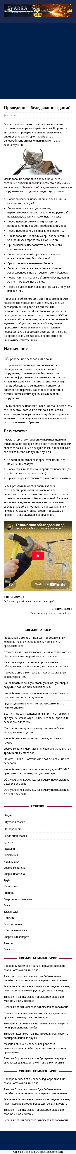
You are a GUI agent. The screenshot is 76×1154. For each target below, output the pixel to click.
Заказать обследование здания (44, 187)
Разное (8, 943)
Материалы (11, 886)
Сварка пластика (14, 873)
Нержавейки (11, 861)
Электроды (11, 911)
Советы (8, 949)
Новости (9, 918)
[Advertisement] (38, 61)
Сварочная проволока (18, 899)
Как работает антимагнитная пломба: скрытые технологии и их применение (35, 1048)
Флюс (7, 905)
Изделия (9, 848)
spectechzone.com (51, 1151)
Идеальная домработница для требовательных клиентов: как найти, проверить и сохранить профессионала (34, 642)
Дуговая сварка (15, 822)
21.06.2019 (12, 115)
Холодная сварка (16, 836)
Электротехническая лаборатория (46, 1007)
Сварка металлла (14, 867)
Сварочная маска (16, 930)
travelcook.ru (31, 1151)
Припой (9, 892)
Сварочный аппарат (16, 937)
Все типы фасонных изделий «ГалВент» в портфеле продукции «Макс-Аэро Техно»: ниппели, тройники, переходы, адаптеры (37, 718)
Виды (8, 815)
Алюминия (11, 855)
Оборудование (13, 924)
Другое (8, 842)
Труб (7, 880)
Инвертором (13, 829)
